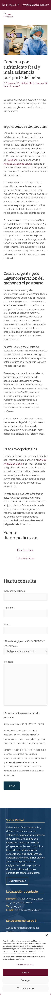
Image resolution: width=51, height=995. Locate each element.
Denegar (25, 980)
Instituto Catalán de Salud (17, 163)
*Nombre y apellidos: (14, 591)
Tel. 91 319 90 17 (10, 5)
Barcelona (12, 160)
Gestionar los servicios (24, 964)
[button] (46, 935)
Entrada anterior (25, 550)
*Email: (7, 624)
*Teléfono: (9, 607)
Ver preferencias (25, 988)
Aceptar (26, 972)
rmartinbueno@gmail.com (35, 5)
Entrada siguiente (25, 558)
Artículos (10, 83)
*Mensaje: (8, 661)
